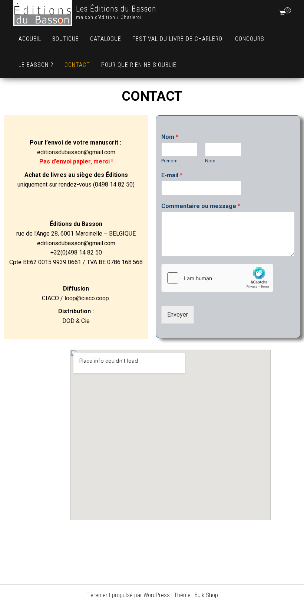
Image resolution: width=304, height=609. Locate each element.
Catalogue (105, 38)
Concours (249, 38)
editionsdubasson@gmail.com (76, 151)
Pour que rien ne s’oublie (138, 64)
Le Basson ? (36, 64)
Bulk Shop (206, 595)
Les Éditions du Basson (116, 8)
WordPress (156, 595)
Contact (77, 64)
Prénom (169, 160)
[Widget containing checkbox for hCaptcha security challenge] (217, 278)
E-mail (171, 175)
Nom (169, 136)
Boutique (65, 38)
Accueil (30, 38)
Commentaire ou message (200, 206)
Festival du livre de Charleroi (178, 38)
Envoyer (177, 314)
